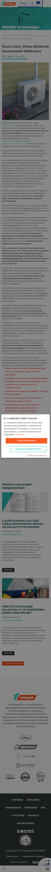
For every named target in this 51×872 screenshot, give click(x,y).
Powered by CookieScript (37, 456)
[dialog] (25, 436)
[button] (28, 449)
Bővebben (20, 434)
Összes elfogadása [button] (26, 441)
